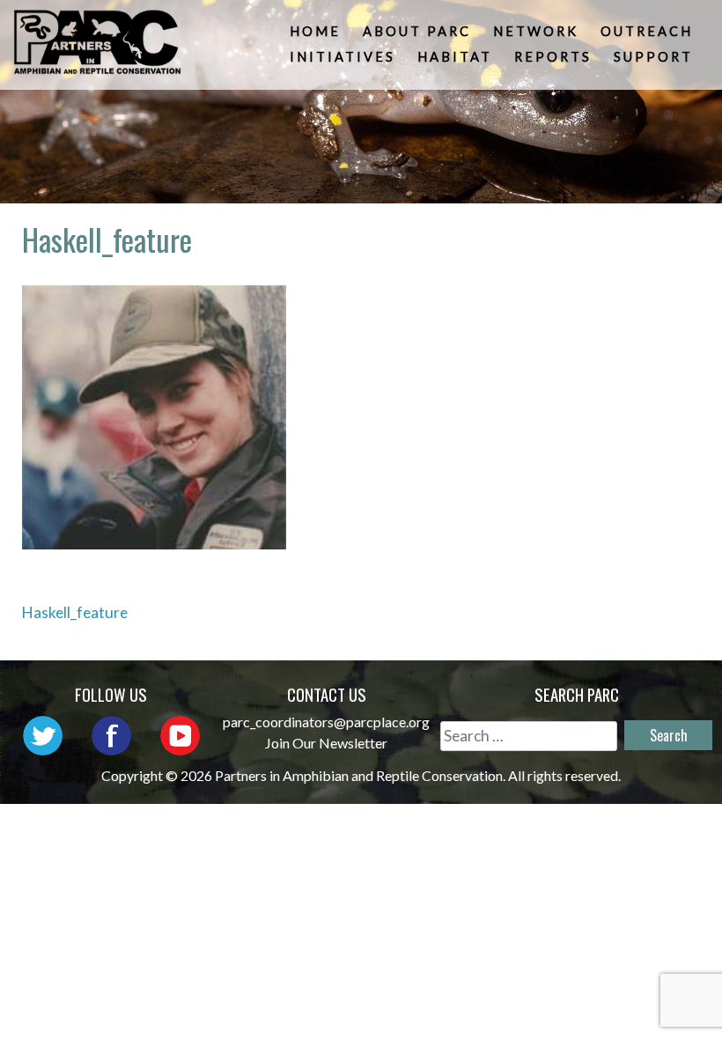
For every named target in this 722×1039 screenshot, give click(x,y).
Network (535, 31)
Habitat (454, 56)
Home (315, 31)
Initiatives (342, 56)
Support (653, 56)
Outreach (646, 31)
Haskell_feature (75, 612)
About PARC (417, 31)
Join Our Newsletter (326, 742)
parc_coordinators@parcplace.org (326, 721)
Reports (553, 56)
